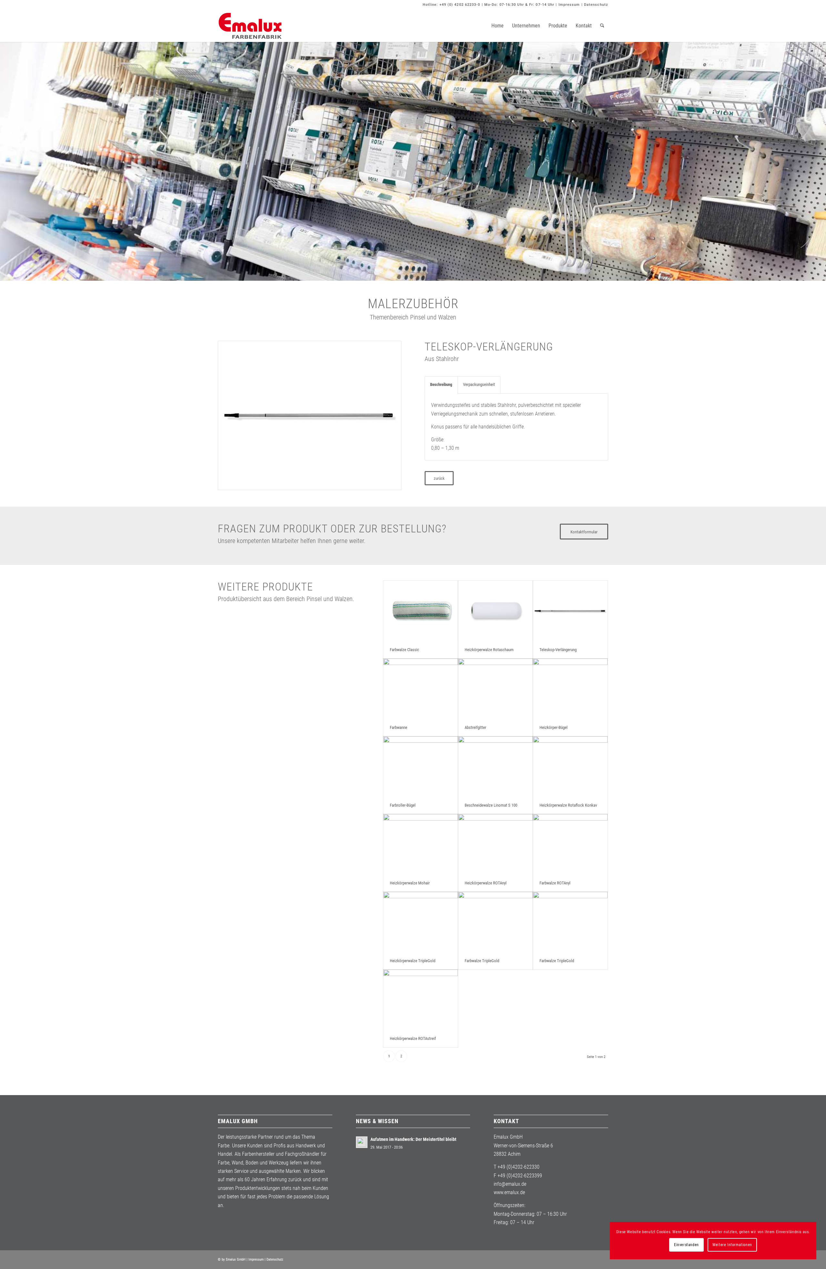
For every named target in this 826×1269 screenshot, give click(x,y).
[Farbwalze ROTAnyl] (570, 844)
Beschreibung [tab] (441, 384)
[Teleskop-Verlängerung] (570, 611)
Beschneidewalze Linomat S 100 (491, 805)
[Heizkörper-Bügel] (570, 689)
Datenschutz (596, 5)
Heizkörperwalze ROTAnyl (486, 883)
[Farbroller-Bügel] (420, 766)
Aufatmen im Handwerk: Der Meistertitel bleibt (413, 1139)
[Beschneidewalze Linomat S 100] (495, 766)
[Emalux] (250, 26)
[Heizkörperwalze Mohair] (420, 844)
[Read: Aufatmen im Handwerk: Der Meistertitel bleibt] (362, 1142)
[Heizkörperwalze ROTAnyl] (495, 844)
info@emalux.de (510, 1184)
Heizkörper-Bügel (553, 727)
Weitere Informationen (732, 1245)
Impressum (569, 5)
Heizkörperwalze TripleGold (412, 960)
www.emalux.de (509, 1192)
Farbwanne (398, 727)
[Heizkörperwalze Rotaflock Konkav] (570, 766)
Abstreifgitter (475, 727)
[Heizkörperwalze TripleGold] (420, 922)
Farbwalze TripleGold (482, 960)
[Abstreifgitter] (495, 689)
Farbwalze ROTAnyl (554, 883)
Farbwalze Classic (404, 649)
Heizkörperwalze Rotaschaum (489, 649)
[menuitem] (497, 26)
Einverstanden (686, 1245)
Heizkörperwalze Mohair (410, 883)
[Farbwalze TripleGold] (495, 922)
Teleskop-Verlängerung (558, 649)
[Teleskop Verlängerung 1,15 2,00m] (309, 415)
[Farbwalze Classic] (420, 611)
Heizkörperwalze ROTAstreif (413, 1038)
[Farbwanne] (420, 689)
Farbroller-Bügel (403, 805)
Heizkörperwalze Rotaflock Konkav (568, 805)
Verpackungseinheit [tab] (479, 384)
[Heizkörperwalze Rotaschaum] (495, 611)
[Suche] (602, 26)
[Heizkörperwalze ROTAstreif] (420, 1000)
